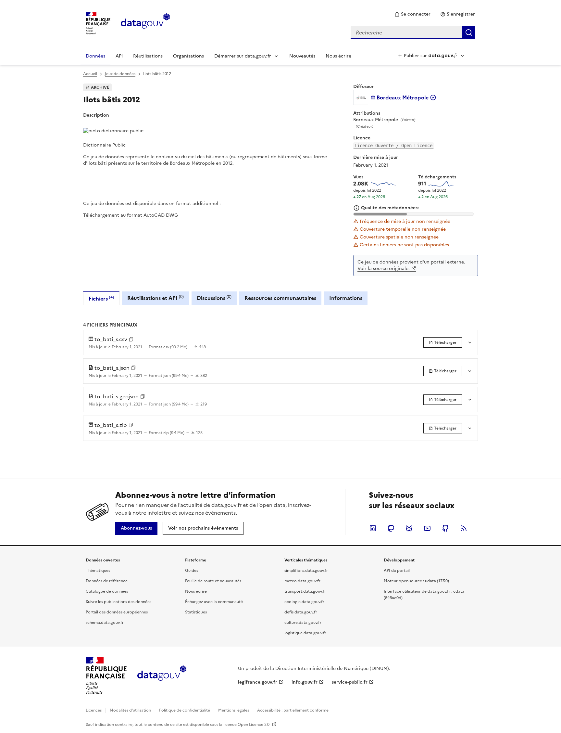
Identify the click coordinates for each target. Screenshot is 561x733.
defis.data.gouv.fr (300, 612)
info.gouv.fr (305, 682)
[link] (412, 14)
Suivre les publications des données (118, 602)
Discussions (214, 298)
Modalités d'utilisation (130, 710)
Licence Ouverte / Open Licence (393, 145)
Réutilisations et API (155, 298)
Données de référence (107, 581)
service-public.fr (350, 682)
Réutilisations (148, 56)
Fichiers (101, 298)
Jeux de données (120, 74)
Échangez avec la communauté (214, 602)
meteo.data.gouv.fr (302, 581)
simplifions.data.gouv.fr (306, 570)
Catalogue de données (107, 591)
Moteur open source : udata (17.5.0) (416, 581)
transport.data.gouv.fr (305, 591)
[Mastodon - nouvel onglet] (390, 528)
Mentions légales (233, 710)
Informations (345, 298)
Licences (94, 710)
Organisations (188, 56)
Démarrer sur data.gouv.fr (242, 56)
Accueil (90, 74)
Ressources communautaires (280, 298)
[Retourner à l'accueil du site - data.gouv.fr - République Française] (161, 675)
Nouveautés (302, 56)
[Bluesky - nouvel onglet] (409, 528)
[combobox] (413, 32)
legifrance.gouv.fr (257, 682)
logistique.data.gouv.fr (305, 633)
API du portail (397, 570)
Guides (191, 570)
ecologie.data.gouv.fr (304, 602)
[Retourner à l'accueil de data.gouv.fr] (145, 23)
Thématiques (98, 570)
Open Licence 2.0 (254, 724)
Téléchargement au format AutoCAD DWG (130, 215)
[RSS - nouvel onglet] (463, 528)
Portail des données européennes (117, 612)
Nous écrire (338, 56)
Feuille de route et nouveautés (213, 581)
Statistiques (196, 612)
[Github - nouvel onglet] (445, 528)
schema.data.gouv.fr (105, 622)
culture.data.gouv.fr (302, 622)
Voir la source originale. (383, 268)
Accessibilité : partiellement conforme (293, 710)
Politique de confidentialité (184, 710)
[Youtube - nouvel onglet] (427, 528)
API (119, 56)
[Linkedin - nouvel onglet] (372, 528)
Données (95, 56)
